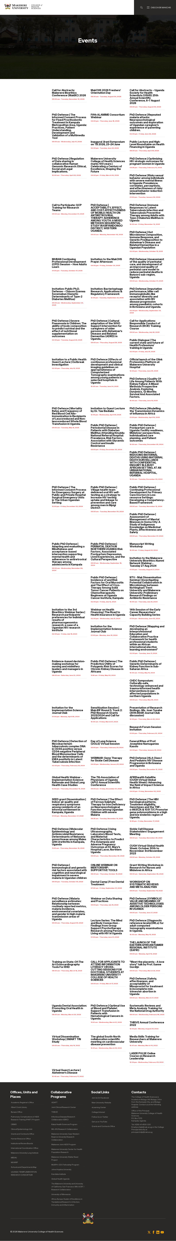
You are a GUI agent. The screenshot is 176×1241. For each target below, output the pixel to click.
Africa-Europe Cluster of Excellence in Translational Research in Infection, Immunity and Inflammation (66, 1202)
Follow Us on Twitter (100, 1117)
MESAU (14, 1158)
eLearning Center (99, 1107)
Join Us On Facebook (100, 1098)
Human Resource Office (21, 1139)
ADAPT (54, 1102)
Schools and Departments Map (23, 1167)
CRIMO (14, 1124)
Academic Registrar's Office (22, 1102)
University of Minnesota (60, 1194)
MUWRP (14, 1162)
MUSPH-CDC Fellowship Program (65, 1165)
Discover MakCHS (161, 7)
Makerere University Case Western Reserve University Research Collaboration (65, 1137)
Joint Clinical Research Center (63, 1107)
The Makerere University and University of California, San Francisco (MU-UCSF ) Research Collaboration (67, 1187)
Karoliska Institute (58, 1174)
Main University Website (101, 1103)
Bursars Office (16, 1112)
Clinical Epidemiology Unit (21, 1129)
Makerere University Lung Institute (24, 1153)
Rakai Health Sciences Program (64, 1124)
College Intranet (98, 1112)
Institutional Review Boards (22, 1143)
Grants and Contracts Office (22, 1134)
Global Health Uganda (60, 1179)
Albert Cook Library (19, 1107)
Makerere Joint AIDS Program (63, 1144)
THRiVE (54, 1112)
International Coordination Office (24, 1148)
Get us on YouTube (99, 1122)
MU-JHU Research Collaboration (64, 1129)
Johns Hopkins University (61, 1169)
